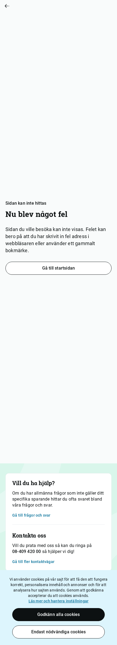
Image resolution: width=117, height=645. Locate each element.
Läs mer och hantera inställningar (59, 601)
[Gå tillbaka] (29, 6)
